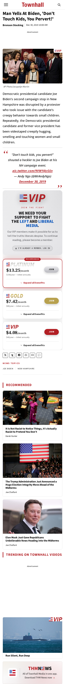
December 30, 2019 (32, 181)
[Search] (59, 4)
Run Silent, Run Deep (18, 655)
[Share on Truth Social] (12, 355)
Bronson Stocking (13, 25)
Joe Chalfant (11, 492)
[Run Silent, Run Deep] (32, 635)
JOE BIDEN (8, 368)
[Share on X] (5, 355)
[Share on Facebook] (19, 355)
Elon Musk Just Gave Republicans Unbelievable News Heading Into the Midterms (32, 539)
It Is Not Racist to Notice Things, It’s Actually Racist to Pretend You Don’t (31, 430)
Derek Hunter (11, 436)
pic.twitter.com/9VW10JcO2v (32, 171)
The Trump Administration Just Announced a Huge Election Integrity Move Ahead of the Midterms (31, 485)
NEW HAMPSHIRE (26, 368)
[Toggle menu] (6, 4)
